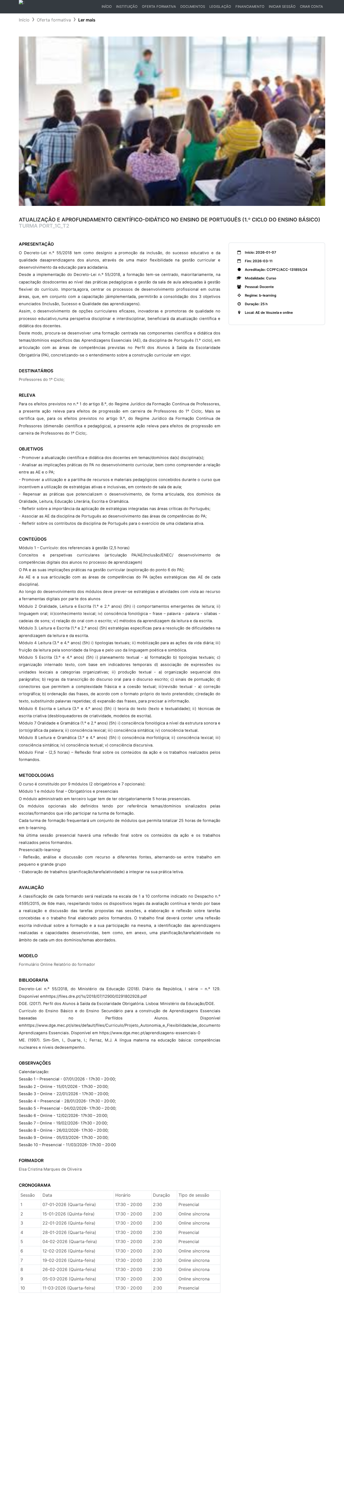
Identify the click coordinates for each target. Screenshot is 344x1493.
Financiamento (249, 7)
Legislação (220, 7)
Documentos (192, 7)
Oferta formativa (54, 20)
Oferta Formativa (159, 7)
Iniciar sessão (282, 7)
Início (107, 8)
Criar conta (311, 7)
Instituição (127, 7)
